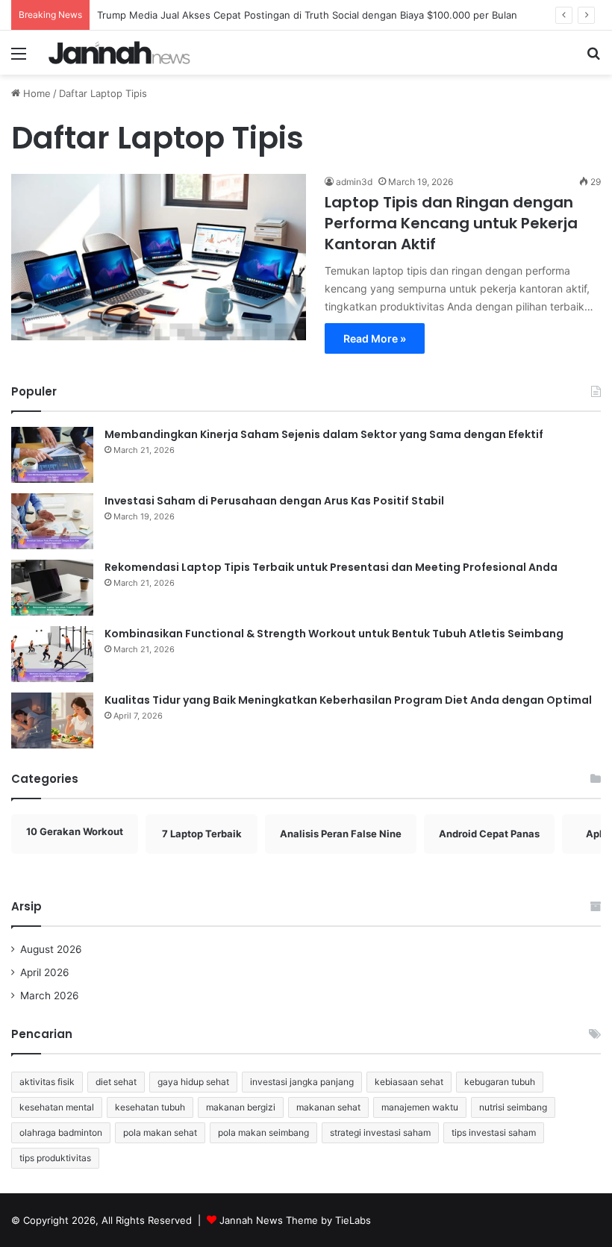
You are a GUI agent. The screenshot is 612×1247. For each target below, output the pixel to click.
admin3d (354, 181)
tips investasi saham (494, 1132)
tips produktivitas (55, 1157)
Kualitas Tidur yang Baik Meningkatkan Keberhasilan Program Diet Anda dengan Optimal (348, 700)
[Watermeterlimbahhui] (119, 52)
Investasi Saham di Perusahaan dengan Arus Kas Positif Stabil (274, 500)
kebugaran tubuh (499, 1081)
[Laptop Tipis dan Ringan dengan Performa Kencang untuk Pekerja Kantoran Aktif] (158, 257)
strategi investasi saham (380, 1132)
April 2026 (44, 972)
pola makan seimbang (263, 1132)
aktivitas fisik (47, 1081)
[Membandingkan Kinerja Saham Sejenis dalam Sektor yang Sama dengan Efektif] (52, 455)
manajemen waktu (419, 1107)
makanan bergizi (240, 1107)
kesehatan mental (56, 1107)
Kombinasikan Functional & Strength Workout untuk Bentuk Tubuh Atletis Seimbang (333, 633)
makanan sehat (328, 1107)
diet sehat (116, 1081)
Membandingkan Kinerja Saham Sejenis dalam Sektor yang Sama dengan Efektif (323, 434)
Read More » (374, 338)
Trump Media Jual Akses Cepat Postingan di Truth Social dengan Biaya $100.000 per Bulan (307, 15)
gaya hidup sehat (193, 1081)
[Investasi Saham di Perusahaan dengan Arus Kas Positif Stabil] (52, 521)
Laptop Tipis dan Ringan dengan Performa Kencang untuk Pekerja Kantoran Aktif (451, 223)
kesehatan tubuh (150, 1107)
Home (35, 93)
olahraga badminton (60, 1132)
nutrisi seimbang (513, 1107)
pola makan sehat (160, 1132)
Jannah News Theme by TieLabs (295, 1220)
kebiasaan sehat (409, 1081)
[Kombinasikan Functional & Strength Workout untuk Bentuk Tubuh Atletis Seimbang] (52, 654)
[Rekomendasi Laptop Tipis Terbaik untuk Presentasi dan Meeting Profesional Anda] (52, 588)
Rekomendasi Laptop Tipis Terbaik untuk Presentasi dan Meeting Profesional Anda (331, 567)
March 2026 (49, 995)
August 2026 (51, 949)
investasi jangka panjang (302, 1081)
